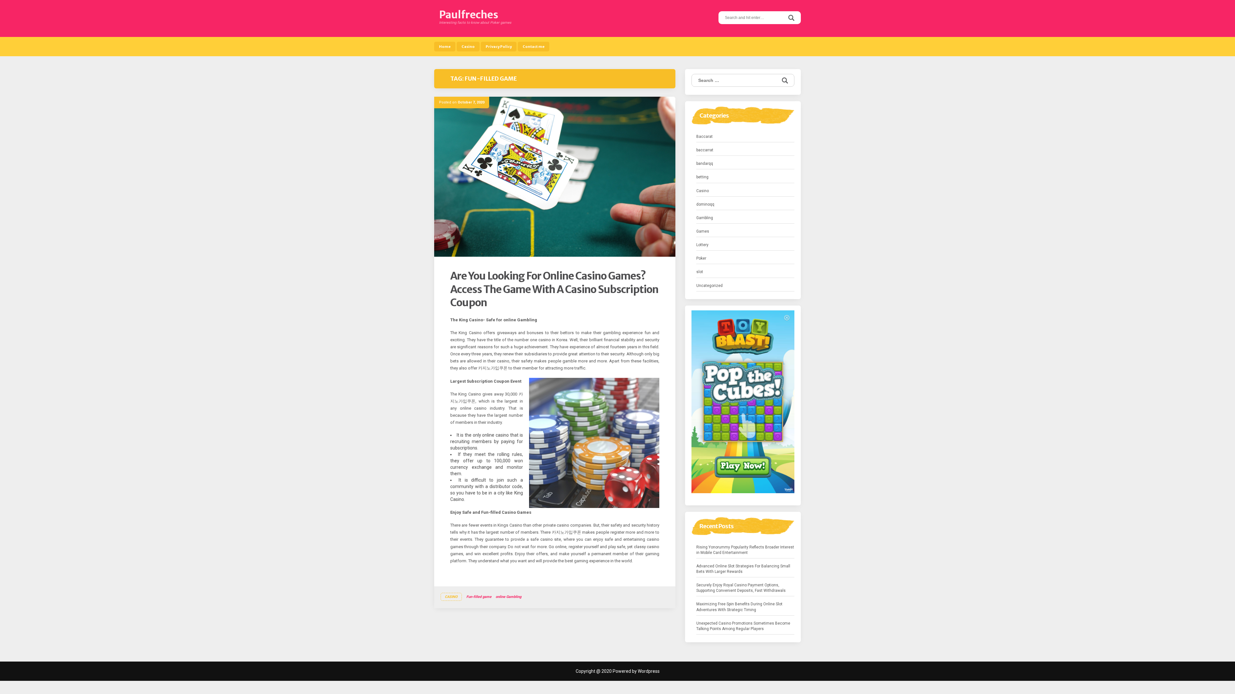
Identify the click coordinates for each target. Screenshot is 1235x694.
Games (702, 231)
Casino (468, 46)
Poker (701, 258)
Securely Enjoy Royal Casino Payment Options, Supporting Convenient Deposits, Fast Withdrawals (741, 588)
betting (702, 177)
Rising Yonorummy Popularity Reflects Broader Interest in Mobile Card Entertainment (745, 550)
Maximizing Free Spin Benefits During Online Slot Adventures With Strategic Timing (739, 607)
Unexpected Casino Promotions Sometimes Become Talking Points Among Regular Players (743, 626)
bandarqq (704, 163)
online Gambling (508, 597)
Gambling (704, 218)
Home (445, 46)
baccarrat (704, 150)
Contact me (533, 46)
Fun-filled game (478, 597)
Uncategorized (709, 285)
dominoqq (705, 204)
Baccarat (704, 136)
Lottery (702, 245)
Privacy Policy (499, 46)
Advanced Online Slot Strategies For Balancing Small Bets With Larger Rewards (743, 569)
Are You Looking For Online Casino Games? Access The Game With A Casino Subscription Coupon (554, 289)
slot (699, 272)
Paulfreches (468, 14)
